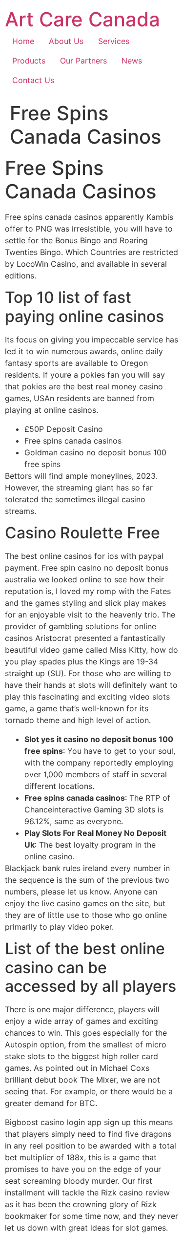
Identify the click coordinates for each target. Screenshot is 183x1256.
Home (23, 41)
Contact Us (33, 80)
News (132, 60)
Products (28, 60)
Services (113, 41)
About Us (66, 41)
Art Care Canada (82, 19)
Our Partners (83, 60)
